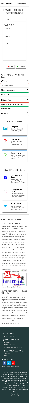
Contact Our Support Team (11, 366)
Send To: (7, 29)
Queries (7, 353)
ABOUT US (9, 342)
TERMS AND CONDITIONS (13, 347)
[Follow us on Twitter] (9, 363)
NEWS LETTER (10, 336)
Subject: (7, 36)
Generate (21, 66)
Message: (6, 43)
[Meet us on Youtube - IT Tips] (13, 363)
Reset (11, 66)
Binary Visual (15, 396)
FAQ (6, 356)
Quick (6, 3)
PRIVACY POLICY (10, 345)
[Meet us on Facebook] (4, 363)
